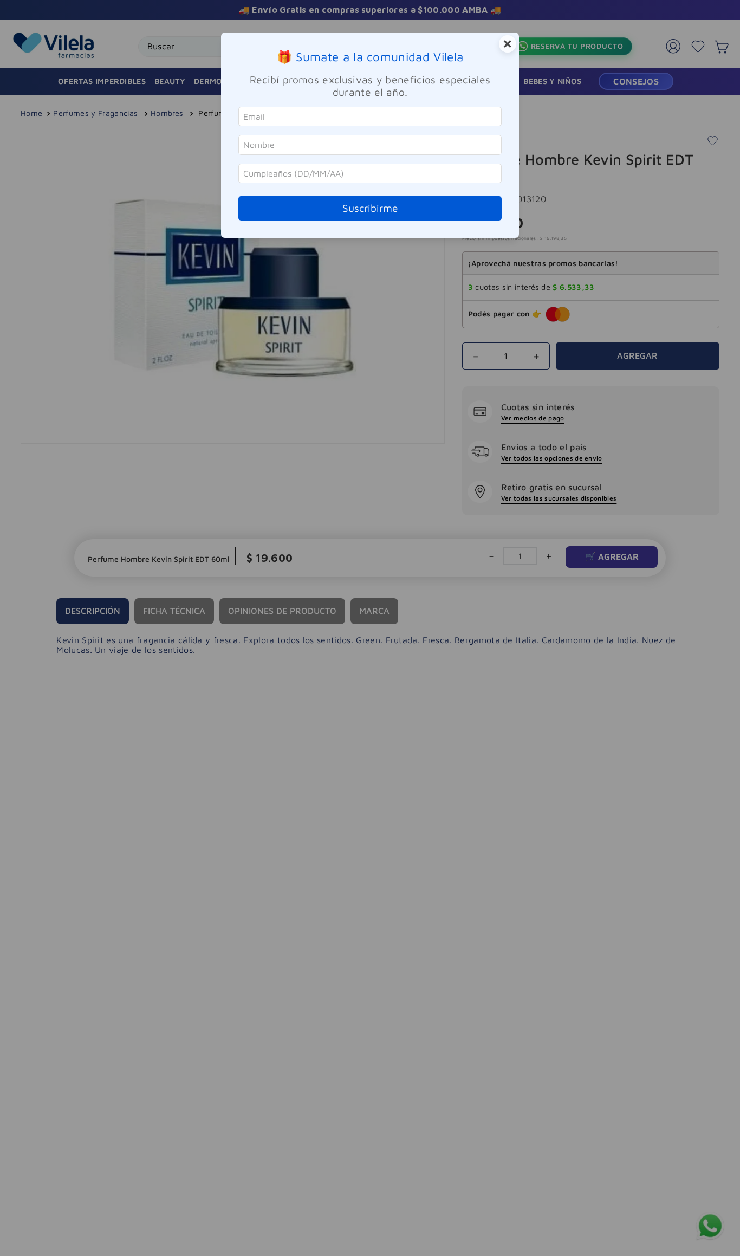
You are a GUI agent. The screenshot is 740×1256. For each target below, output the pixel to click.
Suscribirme (370, 208)
